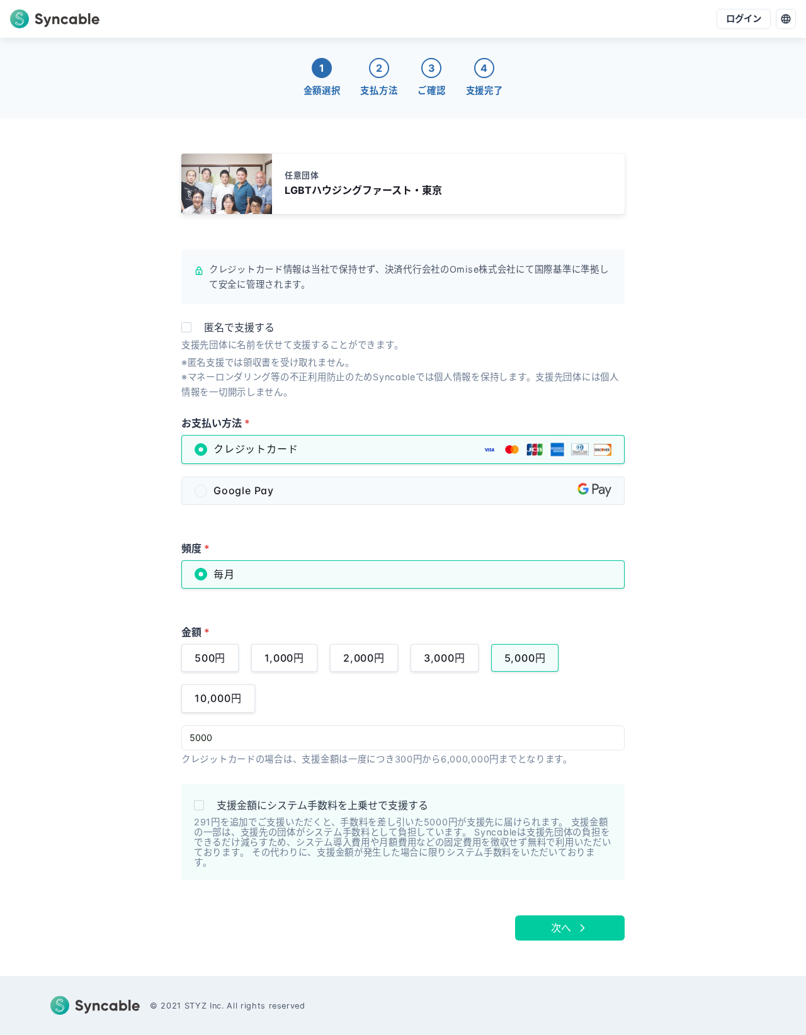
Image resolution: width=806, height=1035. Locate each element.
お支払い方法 (215, 423)
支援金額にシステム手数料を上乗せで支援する (322, 805)
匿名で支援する (239, 327)
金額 (195, 632)
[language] (786, 19)
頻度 (195, 548)
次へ (561, 928)
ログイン (743, 18)
